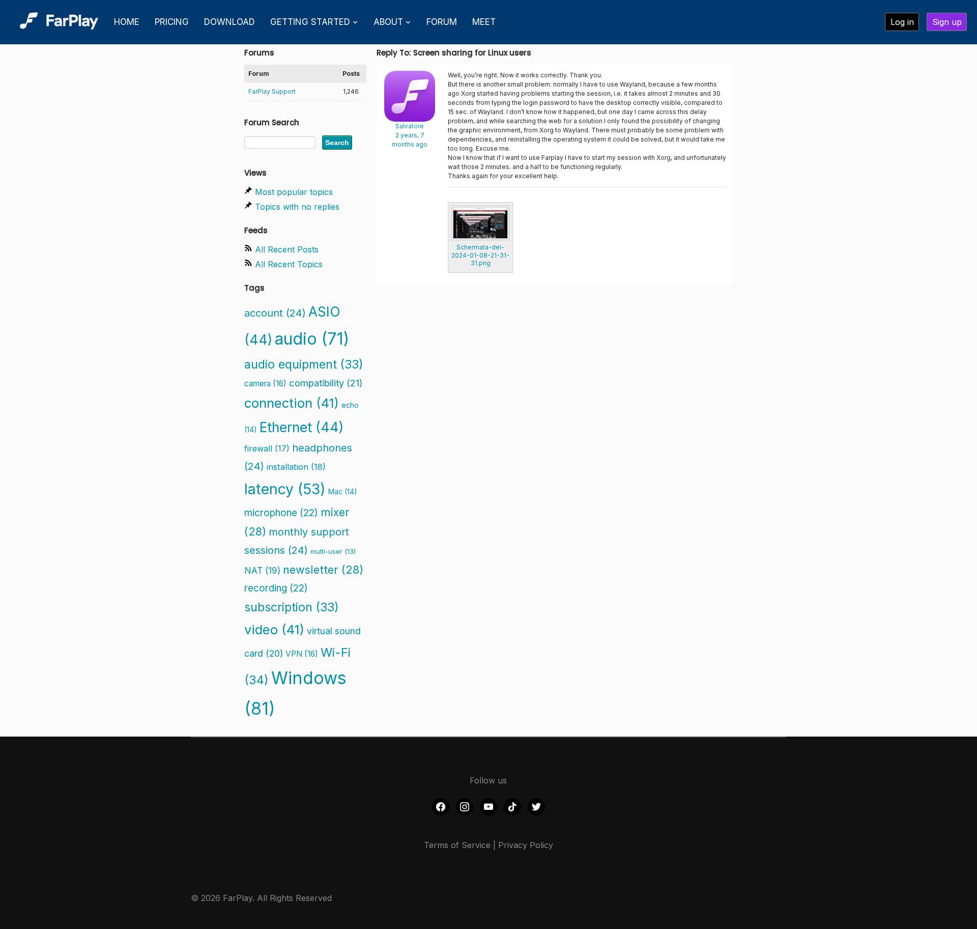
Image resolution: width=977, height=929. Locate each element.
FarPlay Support (272, 91)
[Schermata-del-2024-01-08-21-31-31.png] (480, 223)
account (275, 313)
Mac (342, 491)
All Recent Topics (289, 264)
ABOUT (388, 22)
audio (312, 339)
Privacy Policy (525, 845)
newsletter (323, 569)
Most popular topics (294, 192)
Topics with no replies (297, 207)
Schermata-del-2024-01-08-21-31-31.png (480, 255)
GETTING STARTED (310, 22)
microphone (281, 513)
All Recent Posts (287, 249)
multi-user (333, 551)
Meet (484, 22)
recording (276, 588)
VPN (301, 654)
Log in (902, 22)
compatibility (326, 382)
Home (126, 22)
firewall (267, 448)
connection (291, 403)
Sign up (947, 22)
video (274, 629)
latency (285, 489)
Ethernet (301, 427)
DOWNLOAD (229, 22)
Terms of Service (457, 845)
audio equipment (303, 364)
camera (265, 383)
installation (296, 467)
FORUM (441, 22)
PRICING (172, 22)
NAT (262, 570)
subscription (291, 607)
